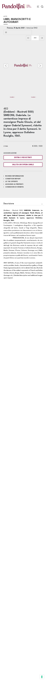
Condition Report (13, 179)
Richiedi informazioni (14, 176)
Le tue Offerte (11, 181)
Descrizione (9, 204)
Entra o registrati (23, 157)
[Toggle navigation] (38, 6)
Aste (5, 16)
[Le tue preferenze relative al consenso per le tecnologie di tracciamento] (42, 677)
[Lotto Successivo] (41, 37)
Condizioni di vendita (14, 187)
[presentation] (6, 66)
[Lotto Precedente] (28, 37)
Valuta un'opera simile (23, 165)
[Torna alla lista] (18, 32)
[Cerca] (42, 6)
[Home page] (17, 6)
